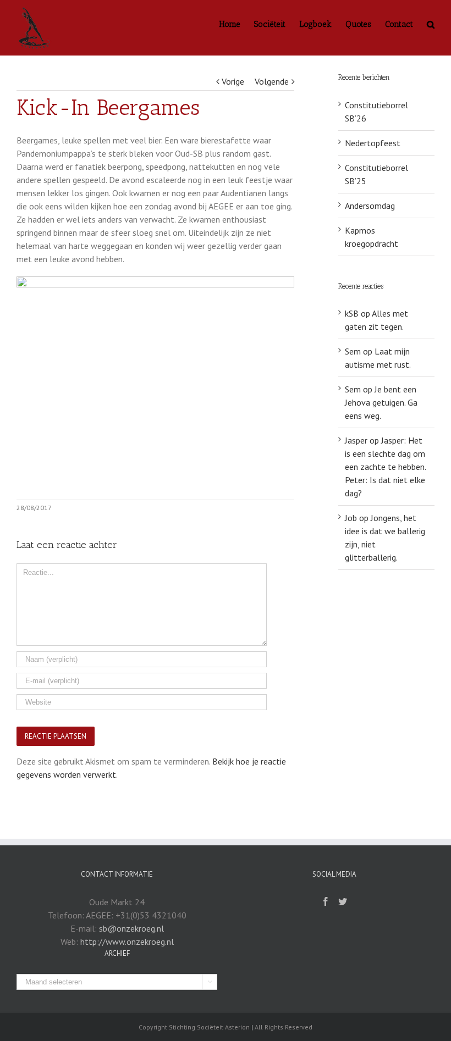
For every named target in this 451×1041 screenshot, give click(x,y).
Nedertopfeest (372, 142)
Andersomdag (370, 205)
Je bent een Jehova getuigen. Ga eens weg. (381, 402)
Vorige (233, 81)
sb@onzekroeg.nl (131, 928)
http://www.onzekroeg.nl (127, 941)
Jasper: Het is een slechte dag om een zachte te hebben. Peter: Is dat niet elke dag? (385, 467)
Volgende (272, 81)
